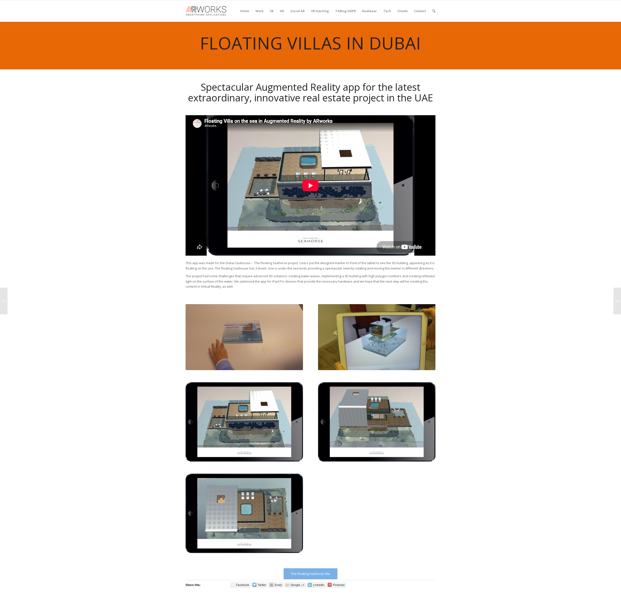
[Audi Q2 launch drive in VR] (617, 301)
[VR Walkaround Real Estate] (4, 301)
